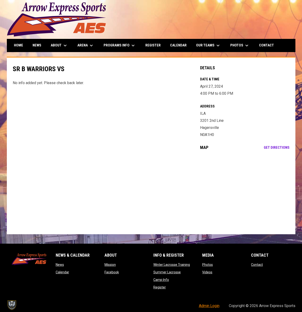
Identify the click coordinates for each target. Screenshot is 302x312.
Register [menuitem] (153, 45)
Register (159, 287)
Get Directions (276, 147)
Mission (110, 265)
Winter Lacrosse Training (171, 265)
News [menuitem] (37, 45)
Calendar (62, 272)
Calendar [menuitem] (178, 45)
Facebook (112, 272)
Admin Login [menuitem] (209, 306)
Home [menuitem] (18, 45)
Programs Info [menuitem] (120, 45)
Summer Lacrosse (167, 272)
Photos (207, 265)
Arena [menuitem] (85, 45)
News (60, 265)
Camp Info (161, 280)
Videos (207, 272)
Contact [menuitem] (266, 45)
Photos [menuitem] (240, 45)
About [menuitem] (59, 45)
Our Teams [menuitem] (208, 45)
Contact (257, 265)
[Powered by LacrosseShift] (11, 305)
